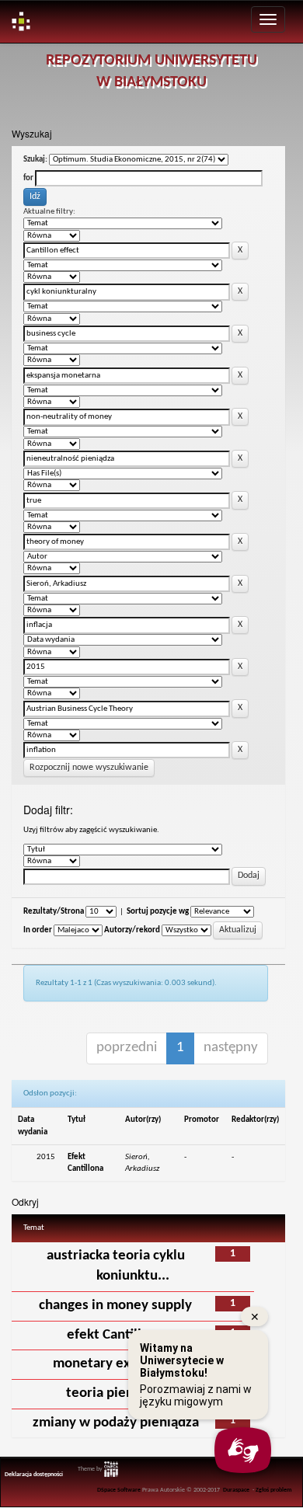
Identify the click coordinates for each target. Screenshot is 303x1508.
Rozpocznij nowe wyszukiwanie (89, 767)
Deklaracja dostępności (34, 1474)
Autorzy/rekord (132, 930)
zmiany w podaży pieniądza (116, 1423)
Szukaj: (35, 159)
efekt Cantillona (115, 1335)
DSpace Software (119, 1490)
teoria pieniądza (115, 1393)
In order (37, 930)
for (28, 178)
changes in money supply (115, 1305)
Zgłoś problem (274, 1490)
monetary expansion (116, 1364)
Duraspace (236, 1490)
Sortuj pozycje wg (158, 911)
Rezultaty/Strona (53, 911)
